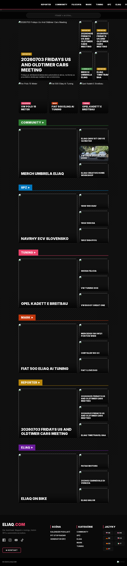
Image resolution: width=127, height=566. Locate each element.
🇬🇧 (119, 533)
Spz (109, 4)
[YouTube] (16, 540)
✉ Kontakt (12, 550)
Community (61, 4)
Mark (89, 4)
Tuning (99, 4)
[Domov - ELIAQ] (20, 4)
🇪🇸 (108, 543)
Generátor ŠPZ (58, 539)
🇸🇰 (108, 533)
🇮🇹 (119, 543)
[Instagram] (10, 540)
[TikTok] (22, 540)
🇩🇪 (108, 538)
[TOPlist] (121, 562)
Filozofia (76, 4)
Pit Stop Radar (58, 535)
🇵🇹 (108, 549)
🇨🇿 (119, 538)
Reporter (46, 4)
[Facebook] (3, 540)
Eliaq (118, 4)
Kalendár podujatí (60, 532)
